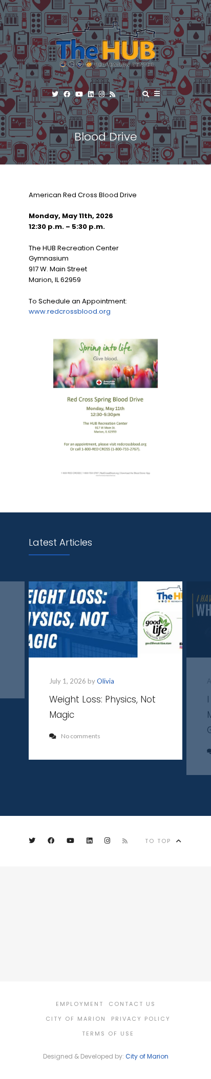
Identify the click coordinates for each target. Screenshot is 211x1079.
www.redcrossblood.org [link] (70, 311)
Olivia (105, 681)
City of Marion (76, 1019)
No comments (80, 736)
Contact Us (132, 1004)
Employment (79, 1004)
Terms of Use (108, 1033)
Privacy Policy (141, 1019)
